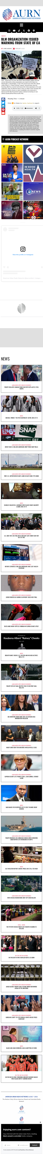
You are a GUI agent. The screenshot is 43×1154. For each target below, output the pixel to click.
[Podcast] (34, 30)
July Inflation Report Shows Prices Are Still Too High (21, 869)
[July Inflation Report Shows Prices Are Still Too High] (21, 855)
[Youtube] (14, 30)
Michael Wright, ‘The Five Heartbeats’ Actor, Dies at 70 (22, 418)
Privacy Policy (22, 1149)
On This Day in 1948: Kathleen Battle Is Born (21, 957)
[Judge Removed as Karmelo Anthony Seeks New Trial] (21, 583)
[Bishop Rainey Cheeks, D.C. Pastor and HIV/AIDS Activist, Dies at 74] (21, 641)
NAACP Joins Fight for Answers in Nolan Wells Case (21, 747)
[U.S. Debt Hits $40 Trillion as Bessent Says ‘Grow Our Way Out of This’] (21, 522)
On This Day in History (21, 956)
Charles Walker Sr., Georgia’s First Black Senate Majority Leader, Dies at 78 (21, 506)
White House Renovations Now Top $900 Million (21, 898)
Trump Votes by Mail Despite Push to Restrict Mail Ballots (21, 687)
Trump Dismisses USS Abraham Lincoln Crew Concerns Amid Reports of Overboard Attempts (21, 839)
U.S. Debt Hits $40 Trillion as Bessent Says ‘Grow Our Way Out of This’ (21, 536)
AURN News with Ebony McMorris (21, 385)
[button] (3, 99)
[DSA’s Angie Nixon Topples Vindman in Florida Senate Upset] (21, 612)
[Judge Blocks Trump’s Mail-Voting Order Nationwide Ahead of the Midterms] (21, 973)
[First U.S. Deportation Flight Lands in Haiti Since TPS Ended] (21, 462)
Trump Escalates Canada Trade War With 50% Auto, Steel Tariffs (21, 388)
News (3, 36)
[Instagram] (9, 30)
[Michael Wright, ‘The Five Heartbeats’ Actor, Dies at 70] (21, 404)
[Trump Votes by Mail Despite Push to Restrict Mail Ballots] (21, 672)
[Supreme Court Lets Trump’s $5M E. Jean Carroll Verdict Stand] (21, 762)
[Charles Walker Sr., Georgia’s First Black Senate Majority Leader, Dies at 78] (21, 491)
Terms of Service (29, 1149)
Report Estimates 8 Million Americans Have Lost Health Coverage (21, 567)
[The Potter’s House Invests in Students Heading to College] (21, 913)
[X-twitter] (24, 30)
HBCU (19, 925)
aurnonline (29, 278)
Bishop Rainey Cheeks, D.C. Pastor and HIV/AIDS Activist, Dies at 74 (21, 656)
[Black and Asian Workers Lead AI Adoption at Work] (21, 1034)
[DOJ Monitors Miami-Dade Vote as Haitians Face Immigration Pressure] (21, 703)
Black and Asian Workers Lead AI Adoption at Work (21, 1048)
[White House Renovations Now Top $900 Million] (21, 884)
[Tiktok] (19, 30)
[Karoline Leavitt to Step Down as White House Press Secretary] (21, 1003)
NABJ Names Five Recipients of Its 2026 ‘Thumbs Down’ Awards (21, 808)
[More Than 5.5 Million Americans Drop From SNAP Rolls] (21, 433)
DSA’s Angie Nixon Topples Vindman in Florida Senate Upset (21, 626)
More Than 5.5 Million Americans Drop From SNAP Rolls (21, 447)
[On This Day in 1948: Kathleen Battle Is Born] (21, 943)
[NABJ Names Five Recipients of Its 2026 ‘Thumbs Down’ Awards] (21, 793)
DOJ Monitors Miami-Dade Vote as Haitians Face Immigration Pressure (21, 717)
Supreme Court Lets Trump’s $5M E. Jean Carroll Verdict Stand (21, 777)
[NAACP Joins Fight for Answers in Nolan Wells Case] (21, 733)
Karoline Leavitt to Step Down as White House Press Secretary (21, 1018)
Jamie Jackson (27, 103)
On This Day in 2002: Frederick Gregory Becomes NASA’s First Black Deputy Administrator (21, 1078)
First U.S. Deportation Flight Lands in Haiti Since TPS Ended (21, 476)
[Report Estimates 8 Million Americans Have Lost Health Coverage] (21, 552)
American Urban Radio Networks (13, 278)
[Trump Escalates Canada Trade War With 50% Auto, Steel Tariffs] (21, 373)
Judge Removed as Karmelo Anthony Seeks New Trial (21, 597)
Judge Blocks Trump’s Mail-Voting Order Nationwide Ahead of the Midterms (21, 987)
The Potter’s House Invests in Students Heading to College (21, 927)
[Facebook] (29, 30)
